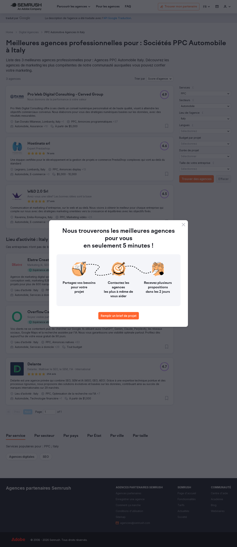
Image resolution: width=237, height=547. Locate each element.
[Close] (183, 224)
